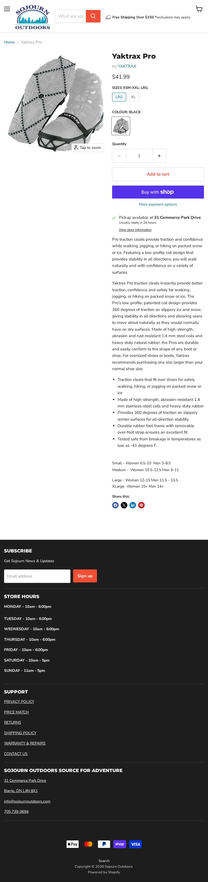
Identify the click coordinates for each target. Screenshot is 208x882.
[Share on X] (124, 505)
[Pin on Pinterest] (141, 505)
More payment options (158, 204)
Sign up (85, 576)
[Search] (93, 16)
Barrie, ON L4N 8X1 (21, 790)
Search (104, 860)
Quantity (119, 144)
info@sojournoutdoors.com (27, 801)
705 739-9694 (16, 811)
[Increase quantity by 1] (159, 156)
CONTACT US (16, 753)
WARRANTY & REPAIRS (25, 743)
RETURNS (12, 722)
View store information (135, 230)
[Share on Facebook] (115, 505)
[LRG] (120, 103)
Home (9, 42)
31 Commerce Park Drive (25, 780)
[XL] (134, 103)
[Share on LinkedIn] (132, 505)
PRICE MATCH (16, 712)
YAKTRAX (127, 66)
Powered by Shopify (104, 872)
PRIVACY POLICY (19, 701)
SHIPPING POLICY (20, 733)
